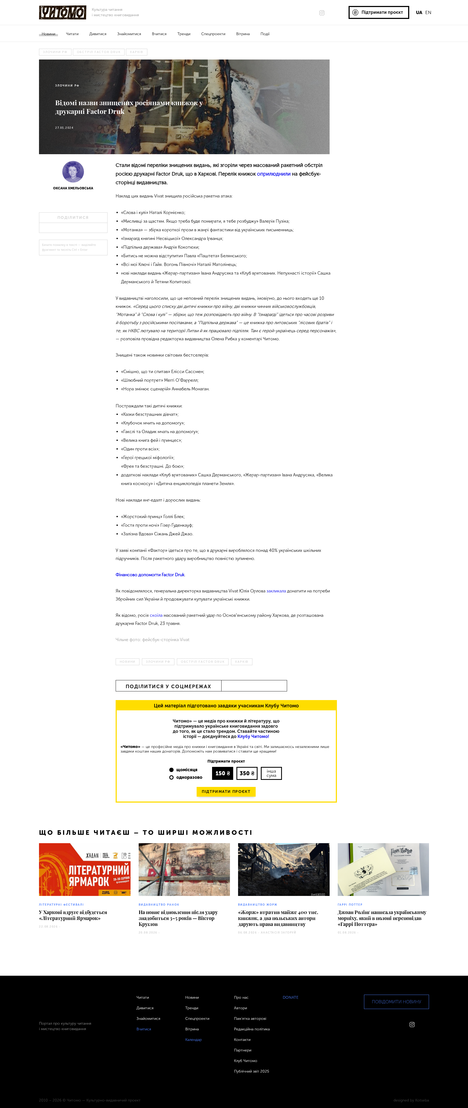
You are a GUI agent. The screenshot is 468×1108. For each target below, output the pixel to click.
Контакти (242, 1039)
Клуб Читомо (245, 1060)
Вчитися (159, 34)
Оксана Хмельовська (73, 188)
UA (419, 12)
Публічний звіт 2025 (251, 1071)
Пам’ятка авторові (250, 1018)
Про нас (241, 997)
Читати (72, 34)
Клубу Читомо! (253, 736)
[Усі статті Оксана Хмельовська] (73, 173)
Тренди (183, 34)
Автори (240, 1008)
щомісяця (186, 769)
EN (428, 12)
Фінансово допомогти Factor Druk (150, 574)
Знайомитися (129, 34)
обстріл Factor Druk (99, 52)
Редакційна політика (252, 1029)
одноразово (189, 777)
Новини (48, 34)
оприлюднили (274, 174)
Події (265, 34)
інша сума (271, 773)
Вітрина (243, 34)
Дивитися (97, 34)
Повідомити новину (396, 1001)
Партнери (242, 1050)
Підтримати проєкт (226, 791)
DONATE (290, 997)
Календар (193, 1039)
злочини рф (55, 52)
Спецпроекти (213, 34)
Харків (136, 52)
